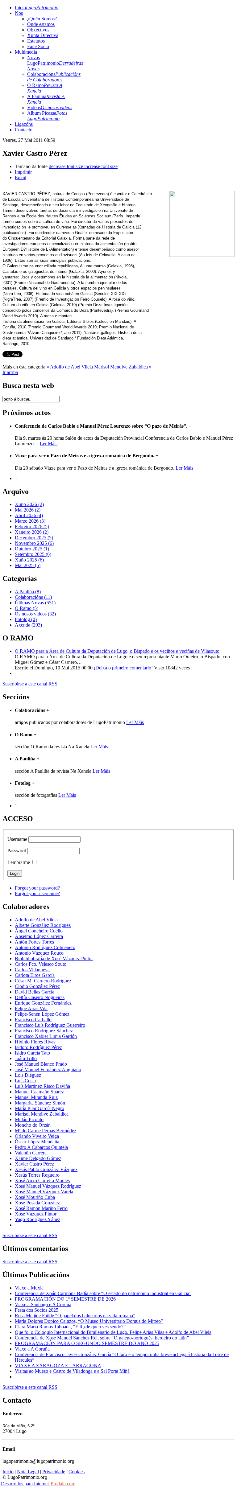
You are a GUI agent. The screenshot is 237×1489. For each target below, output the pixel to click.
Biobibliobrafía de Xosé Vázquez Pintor (54, 958)
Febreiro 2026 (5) (32, 526)
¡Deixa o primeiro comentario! (124, 667)
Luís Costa (25, 1080)
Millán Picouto (29, 1119)
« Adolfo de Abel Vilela (70, 366)
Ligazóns (24, 124)
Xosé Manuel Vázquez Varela (44, 1191)
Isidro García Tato (32, 1052)
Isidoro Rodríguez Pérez (38, 1047)
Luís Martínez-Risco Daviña (42, 1086)
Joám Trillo (26, 1058)
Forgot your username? (37, 893)
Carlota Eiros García (35, 975)
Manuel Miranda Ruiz (36, 1097)
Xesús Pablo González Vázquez (46, 1169)
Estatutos (36, 40)
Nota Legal (28, 1471)
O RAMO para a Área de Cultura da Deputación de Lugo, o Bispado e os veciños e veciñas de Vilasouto (117, 651)
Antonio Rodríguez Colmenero (45, 947)
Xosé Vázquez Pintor (35, 1213)
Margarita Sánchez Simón (40, 1102)
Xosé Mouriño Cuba (35, 1197)
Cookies (77, 1471)
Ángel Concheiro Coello (39, 930)
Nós (19, 13)
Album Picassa (47, 115)
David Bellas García (34, 991)
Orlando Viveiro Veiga (37, 1136)
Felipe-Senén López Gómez (42, 1014)
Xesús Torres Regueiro (37, 1175)
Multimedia (26, 52)
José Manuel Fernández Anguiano (48, 1069)
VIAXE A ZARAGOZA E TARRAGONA (58, 1365)
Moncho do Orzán (33, 1125)
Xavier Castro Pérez (34, 1163)
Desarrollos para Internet (38, 1483)
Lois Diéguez (28, 1075)
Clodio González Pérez (37, 986)
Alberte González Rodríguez (43, 925)
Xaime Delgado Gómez (38, 1158)
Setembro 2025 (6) (33, 554)
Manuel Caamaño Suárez (39, 1091)
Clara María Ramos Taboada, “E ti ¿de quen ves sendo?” (70, 1326)
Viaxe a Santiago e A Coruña (43, 1304)
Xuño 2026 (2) (29, 504)
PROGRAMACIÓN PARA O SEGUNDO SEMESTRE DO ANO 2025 (87, 1343)
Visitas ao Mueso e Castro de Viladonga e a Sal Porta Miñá (72, 1371)
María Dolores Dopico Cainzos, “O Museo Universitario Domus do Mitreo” (89, 1321)
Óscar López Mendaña (37, 1141)
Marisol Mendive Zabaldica (42, 1114)
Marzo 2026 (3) (30, 521)
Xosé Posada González (37, 1202)
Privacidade (53, 1471)
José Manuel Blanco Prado (41, 1064)
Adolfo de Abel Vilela (36, 919)
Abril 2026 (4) (29, 515)
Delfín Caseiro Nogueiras (39, 997)
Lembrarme (18, 862)
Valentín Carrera (31, 1152)
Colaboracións (54, 77)
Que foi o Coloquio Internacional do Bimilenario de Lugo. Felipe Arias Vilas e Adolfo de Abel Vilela (113, 1332)
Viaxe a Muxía (29, 1287)
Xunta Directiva (42, 35)
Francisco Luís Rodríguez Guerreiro (50, 1025)
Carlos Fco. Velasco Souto (40, 964)
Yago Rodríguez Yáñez (37, 1219)
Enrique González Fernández (43, 1003)
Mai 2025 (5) (27, 565)
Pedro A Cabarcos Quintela (41, 1147)
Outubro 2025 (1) (32, 548)
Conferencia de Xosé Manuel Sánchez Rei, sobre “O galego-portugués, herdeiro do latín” (102, 1337)
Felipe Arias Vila (31, 1008)
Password (16, 850)
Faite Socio (38, 46)
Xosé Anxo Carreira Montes (42, 1180)
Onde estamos (41, 24)
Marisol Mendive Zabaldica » (123, 366)
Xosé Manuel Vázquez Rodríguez (48, 1186)
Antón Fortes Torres (34, 941)
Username (17, 839)
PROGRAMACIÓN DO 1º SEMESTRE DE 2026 (65, 1299)
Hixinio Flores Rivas (35, 1041)
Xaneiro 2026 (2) (31, 532)
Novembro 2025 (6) (34, 543)
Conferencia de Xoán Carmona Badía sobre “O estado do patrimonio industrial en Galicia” (103, 1293)
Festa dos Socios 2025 (36, 1310)
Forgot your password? (37, 888)
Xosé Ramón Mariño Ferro (41, 1208)
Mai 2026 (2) (27, 509)
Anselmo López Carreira (39, 936)
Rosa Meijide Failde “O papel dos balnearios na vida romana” (75, 1315)
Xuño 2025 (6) (29, 559)
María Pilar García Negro (39, 1108)
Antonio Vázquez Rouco (39, 953)
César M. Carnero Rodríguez (43, 980)
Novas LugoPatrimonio (55, 63)
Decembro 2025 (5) (34, 537)
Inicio (36, 7)
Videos (49, 107)
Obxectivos (38, 29)
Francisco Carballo (33, 1019)
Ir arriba (10, 372)
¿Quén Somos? (42, 18)
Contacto (23, 129)
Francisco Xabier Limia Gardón (46, 1036)
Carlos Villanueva (32, 969)
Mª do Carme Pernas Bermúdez (45, 1130)
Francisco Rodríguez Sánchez (44, 1030)
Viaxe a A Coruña (32, 1348)
